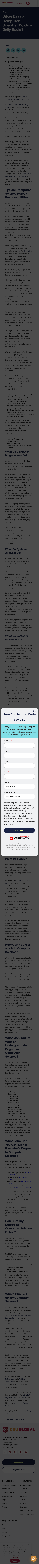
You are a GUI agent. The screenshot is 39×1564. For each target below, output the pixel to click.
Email (6, 761)
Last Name (8, 751)
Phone (6, 772)
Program (7, 782)
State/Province (10, 792)
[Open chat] (34, 1559)
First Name (8, 741)
